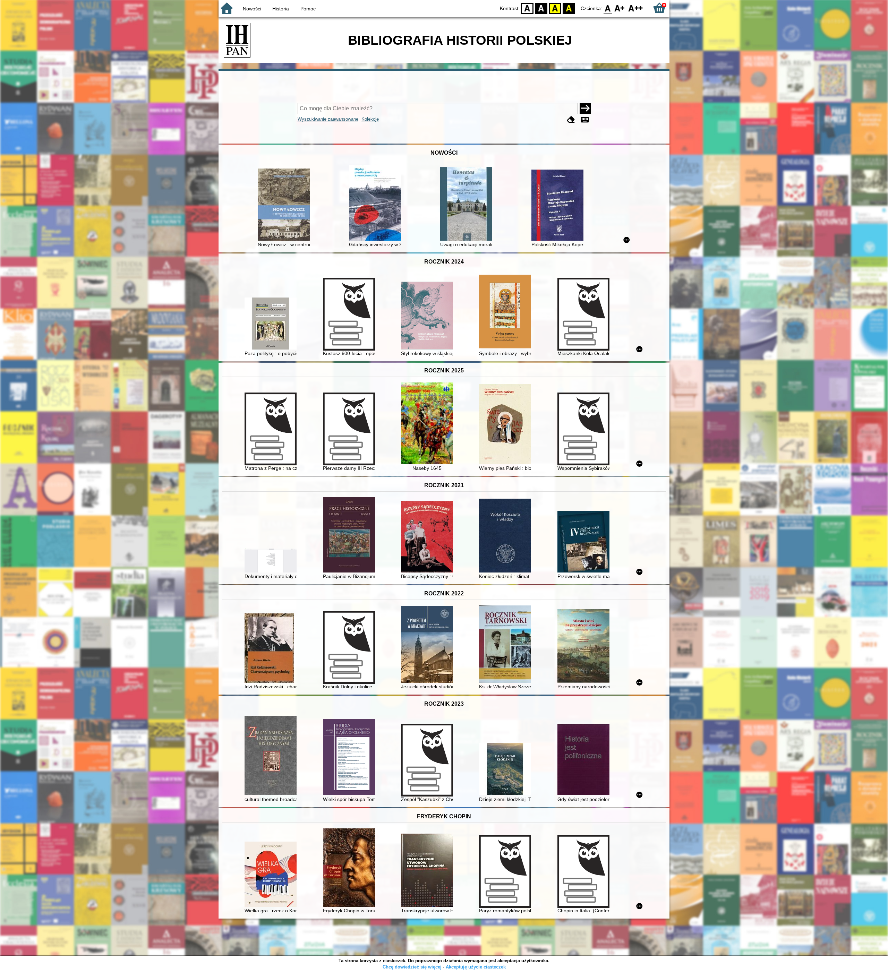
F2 (635, 8)
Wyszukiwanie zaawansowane (328, 119)
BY (569, 8)
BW (541, 8)
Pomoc (308, 8)
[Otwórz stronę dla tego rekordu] (285, 205)
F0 (608, 8)
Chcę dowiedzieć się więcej (412, 967)
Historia (280, 8)
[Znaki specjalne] (584, 119)
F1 (619, 8)
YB (555, 8)
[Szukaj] (585, 108)
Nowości (252, 8)
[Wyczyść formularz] (571, 119)
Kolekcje (370, 119)
